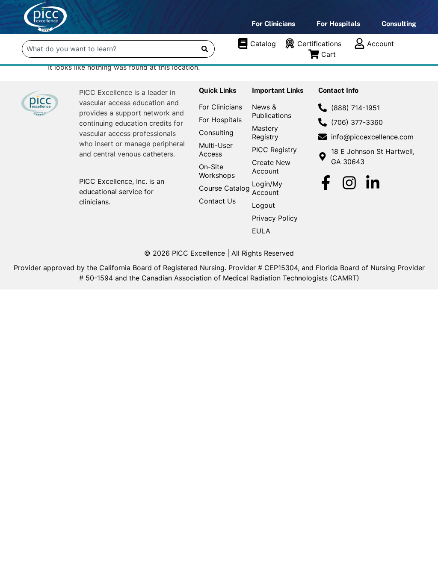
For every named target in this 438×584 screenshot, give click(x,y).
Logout (263, 205)
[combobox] (109, 48)
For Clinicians (273, 24)
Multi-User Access (216, 149)
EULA (261, 231)
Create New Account (271, 166)
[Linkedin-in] (372, 182)
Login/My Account (267, 188)
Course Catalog (224, 188)
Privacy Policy (275, 218)
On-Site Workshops (217, 171)
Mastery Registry (265, 132)
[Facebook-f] (325, 182)
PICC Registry (274, 149)
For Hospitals (338, 24)
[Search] (204, 48)
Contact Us (217, 201)
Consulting (399, 24)
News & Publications (271, 111)
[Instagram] (349, 182)
